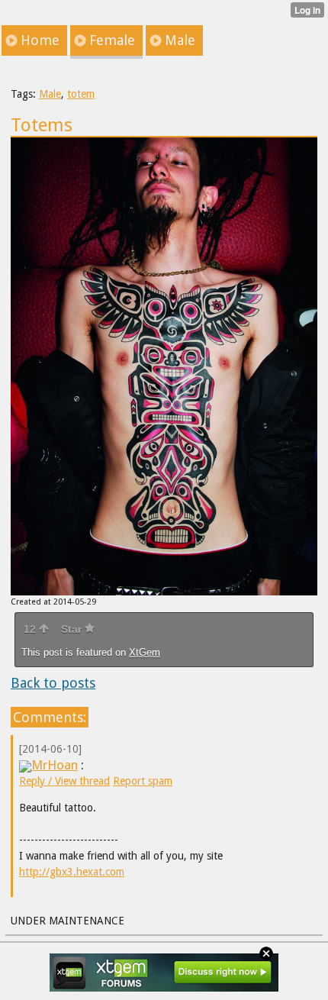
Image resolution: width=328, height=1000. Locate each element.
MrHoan (54, 765)
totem (81, 94)
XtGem (144, 652)
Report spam (142, 781)
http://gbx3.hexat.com (71, 872)
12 (31, 629)
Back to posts (53, 683)
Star (73, 629)
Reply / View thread (64, 781)
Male (50, 94)
